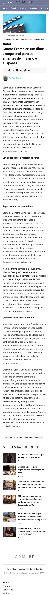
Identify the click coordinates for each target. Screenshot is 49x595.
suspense (38, 437)
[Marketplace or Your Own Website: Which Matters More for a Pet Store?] (9, 532)
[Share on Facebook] (9, 70)
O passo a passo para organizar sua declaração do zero (31, 470)
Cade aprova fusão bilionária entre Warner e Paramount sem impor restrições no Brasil (32, 484)
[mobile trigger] (5, 2)
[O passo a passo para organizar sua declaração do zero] (9, 470)
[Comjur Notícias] (24, 3)
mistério (28, 437)
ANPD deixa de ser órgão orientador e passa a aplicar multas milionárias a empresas (32, 517)
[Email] (21, 70)
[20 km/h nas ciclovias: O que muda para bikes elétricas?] (9, 458)
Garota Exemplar (15, 437)
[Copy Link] (25, 70)
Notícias (7, 43)
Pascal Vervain (17, 78)
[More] (29, 70)
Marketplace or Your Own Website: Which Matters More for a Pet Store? (31, 531)
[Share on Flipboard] (17, 70)
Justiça (20, 508)
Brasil (19, 523)
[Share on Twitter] (13, 70)
